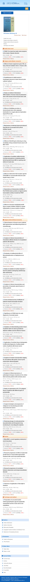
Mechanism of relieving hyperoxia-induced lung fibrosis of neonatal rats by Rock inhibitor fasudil (15, 127)
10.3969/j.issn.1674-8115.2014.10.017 (13, 320)
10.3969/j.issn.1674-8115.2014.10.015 (13, 293)
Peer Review (6, 541)
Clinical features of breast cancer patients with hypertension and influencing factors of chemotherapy (14, 224)
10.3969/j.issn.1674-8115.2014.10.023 (13, 415)
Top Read (6, 565)
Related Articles (6, 58)
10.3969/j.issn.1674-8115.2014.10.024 (13, 430)
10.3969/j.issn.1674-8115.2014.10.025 (13, 446)
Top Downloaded (7, 567)
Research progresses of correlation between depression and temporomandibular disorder (15, 470)
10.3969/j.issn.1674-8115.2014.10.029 (13, 511)
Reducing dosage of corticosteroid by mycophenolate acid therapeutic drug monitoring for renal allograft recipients (13, 423)
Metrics (12, 58)
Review (5, 43)
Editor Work (6, 549)
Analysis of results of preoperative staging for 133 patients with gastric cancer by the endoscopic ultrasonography (15, 359)
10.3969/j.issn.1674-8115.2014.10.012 (13, 247)
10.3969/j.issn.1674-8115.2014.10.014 (13, 278)
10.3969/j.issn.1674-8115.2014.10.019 (13, 351)
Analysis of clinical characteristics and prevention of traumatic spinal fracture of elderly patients (13, 286)
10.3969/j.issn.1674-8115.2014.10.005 (13, 134)
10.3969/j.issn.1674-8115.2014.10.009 (13, 198)
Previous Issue (17, 35)
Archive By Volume (8, 563)
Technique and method (9, 45)
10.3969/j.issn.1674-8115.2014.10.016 (13, 307)
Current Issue (7, 558)
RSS (5, 572)
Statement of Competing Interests (11, 531)
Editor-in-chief (7, 551)
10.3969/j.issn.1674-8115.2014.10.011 (13, 231)
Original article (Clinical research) (11, 42)
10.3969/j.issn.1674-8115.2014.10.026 (13, 462)
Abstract (6, 57)
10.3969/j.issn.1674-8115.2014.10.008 (13, 183)
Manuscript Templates (8, 527)
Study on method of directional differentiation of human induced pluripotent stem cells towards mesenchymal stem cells (14, 94)
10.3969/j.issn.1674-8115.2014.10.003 (13, 102)
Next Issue (24, 35)
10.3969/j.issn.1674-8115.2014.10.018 (13, 336)
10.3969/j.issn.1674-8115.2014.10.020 (13, 367)
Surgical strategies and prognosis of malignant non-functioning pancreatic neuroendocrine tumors (13, 405)
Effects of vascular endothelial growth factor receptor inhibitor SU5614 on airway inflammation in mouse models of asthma (14, 206)
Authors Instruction (8, 525)
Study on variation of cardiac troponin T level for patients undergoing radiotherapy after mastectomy (14, 270)
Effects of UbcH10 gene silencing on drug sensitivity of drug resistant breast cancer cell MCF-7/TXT (15, 142)
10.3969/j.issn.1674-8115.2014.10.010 (13, 213)
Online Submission (8, 522)
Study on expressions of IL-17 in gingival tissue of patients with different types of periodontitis (14, 390)
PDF (15, 57)
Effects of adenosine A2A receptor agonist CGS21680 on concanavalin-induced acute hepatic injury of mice (15, 175)
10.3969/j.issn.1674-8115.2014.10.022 (13, 397)
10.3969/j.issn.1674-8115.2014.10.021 (13, 382)
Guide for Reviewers (8, 539)
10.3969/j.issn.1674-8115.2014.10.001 (13, 71)
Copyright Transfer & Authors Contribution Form (14, 529)
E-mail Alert (6, 570)
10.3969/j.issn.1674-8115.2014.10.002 (13, 86)
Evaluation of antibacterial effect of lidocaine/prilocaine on (13, 255)
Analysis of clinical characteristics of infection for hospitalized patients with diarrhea (14, 239)
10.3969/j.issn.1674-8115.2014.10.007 (13, 167)
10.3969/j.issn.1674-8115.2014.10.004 (13, 119)
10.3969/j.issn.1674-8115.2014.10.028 (13, 491)
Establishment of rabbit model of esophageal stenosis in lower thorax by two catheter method (14, 79)
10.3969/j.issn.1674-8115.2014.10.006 (13, 150)
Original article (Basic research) (10, 40)
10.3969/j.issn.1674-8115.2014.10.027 (13, 477)
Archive (5, 560)
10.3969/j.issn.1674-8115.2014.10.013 (13, 262)
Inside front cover (7, 38)
